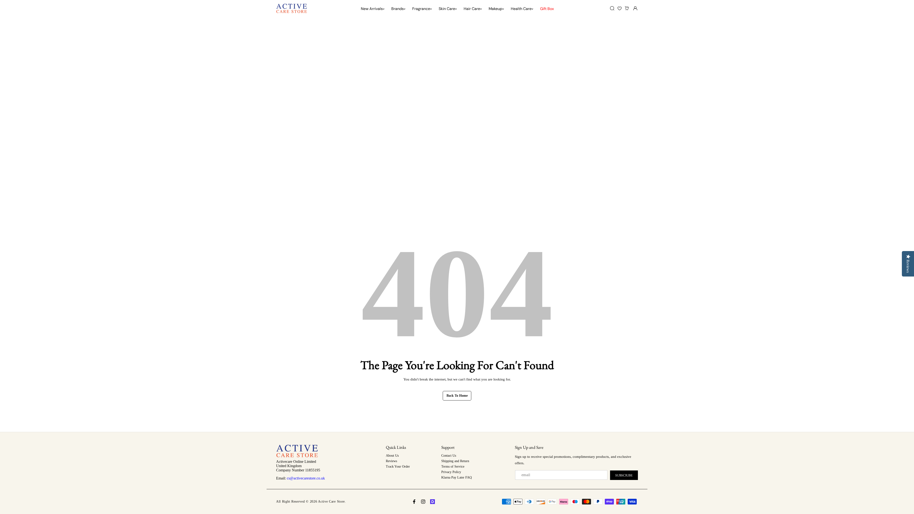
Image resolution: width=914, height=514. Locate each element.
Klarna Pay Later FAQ (456, 477)
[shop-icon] (432, 501)
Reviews (391, 461)
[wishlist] (619, 8)
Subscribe (624, 475)
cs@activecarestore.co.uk (306, 478)
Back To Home (457, 395)
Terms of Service (452, 466)
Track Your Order (398, 466)
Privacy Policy (451, 472)
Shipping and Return (455, 461)
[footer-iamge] (297, 456)
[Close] (40, 487)
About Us (392, 455)
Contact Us (448, 455)
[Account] (635, 8)
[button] (627, 8)
